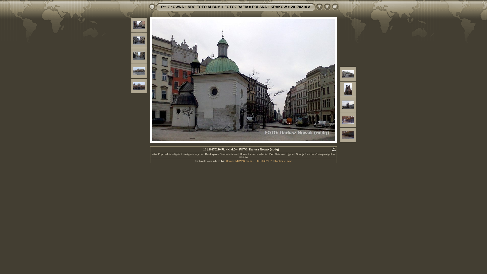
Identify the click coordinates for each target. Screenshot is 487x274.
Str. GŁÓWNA (172, 7)
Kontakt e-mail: (283, 161)
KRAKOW (279, 7)
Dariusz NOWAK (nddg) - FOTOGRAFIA (249, 161)
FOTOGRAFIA (236, 7)
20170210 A (300, 7)
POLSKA (259, 7)
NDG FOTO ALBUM (204, 7)
